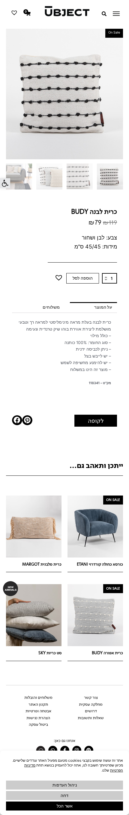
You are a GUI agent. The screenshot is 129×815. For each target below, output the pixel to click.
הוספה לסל (83, 278)
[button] (5, 183)
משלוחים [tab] (51, 307)
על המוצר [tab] (103, 307)
